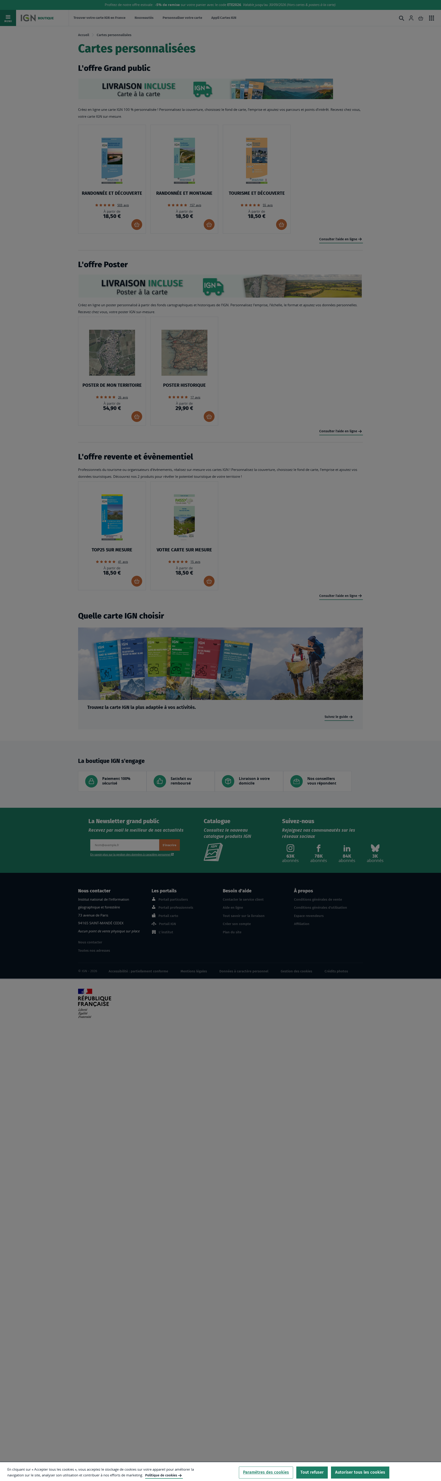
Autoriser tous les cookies (360, 1472)
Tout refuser (312, 1472)
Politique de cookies (161, 1475)
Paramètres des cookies (266, 1472)
